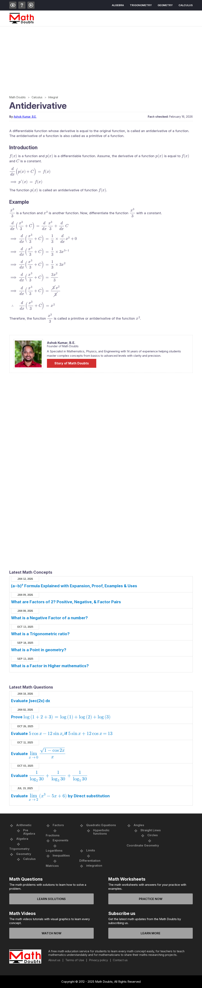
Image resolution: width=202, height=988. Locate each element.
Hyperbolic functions (101, 832)
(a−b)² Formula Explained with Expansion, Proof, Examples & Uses (74, 586)
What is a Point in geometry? (38, 649)
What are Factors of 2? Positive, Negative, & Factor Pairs (66, 602)
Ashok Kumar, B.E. (25, 116)
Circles (152, 835)
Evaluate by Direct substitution (60, 796)
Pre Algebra (29, 832)
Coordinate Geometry (143, 845)
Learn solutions (51, 899)
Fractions (53, 835)
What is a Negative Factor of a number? (49, 618)
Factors (58, 825)
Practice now (150, 899)
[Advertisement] (101, 56)
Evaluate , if (61, 733)
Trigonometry (141, 5)
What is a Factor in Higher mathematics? (50, 665)
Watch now (51, 933)
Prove (60, 717)
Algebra (118, 5)
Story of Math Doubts (71, 363)
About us (54, 960)
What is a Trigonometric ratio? (40, 633)
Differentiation (89, 860)
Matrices (52, 866)
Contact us (120, 960)
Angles (139, 825)
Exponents (60, 840)
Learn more (150, 933)
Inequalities (61, 855)
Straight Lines (150, 830)
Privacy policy (98, 960)
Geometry (165, 5)
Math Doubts (17, 97)
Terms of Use (74, 960)
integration (94, 865)
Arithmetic (24, 825)
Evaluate (38, 753)
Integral (53, 97)
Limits (90, 850)
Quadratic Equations (101, 825)
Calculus (186, 5)
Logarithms (54, 850)
